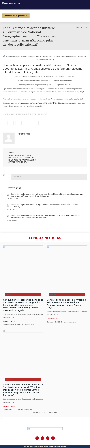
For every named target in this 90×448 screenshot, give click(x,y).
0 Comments (42, 114)
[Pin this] (23, 123)
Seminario (33, 114)
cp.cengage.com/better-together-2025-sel (71, 99)
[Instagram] (42, 438)
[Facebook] (37, 438)
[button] (16, 15)
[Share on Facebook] (5, 123)
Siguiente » (53, 412)
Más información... (9, 321)
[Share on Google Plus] (17, 123)
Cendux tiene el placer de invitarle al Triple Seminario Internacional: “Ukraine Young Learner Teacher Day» (66, 304)
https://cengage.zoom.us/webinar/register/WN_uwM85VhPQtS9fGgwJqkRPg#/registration (46, 103)
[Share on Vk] (30, 123)
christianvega (23, 134)
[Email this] (36, 123)
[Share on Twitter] (11, 123)
